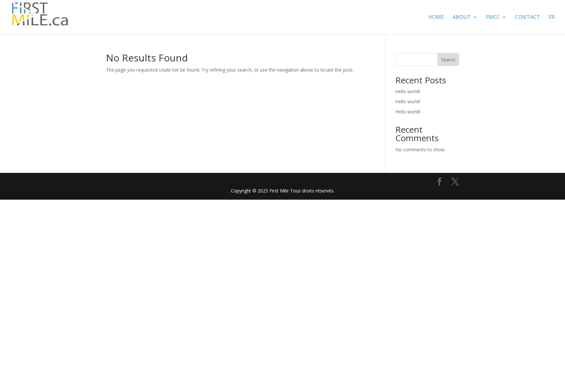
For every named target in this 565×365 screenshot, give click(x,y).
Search (448, 60)
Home (436, 18)
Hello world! (407, 91)
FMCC (493, 18)
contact (527, 18)
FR (552, 18)
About (462, 18)
